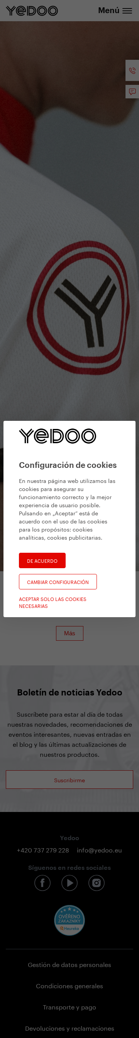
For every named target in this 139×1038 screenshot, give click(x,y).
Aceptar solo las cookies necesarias (52, 602)
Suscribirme (69, 779)
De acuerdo (42, 560)
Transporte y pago (69, 1006)
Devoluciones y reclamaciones (69, 1027)
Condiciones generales (69, 985)
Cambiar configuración (58, 581)
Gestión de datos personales (69, 964)
